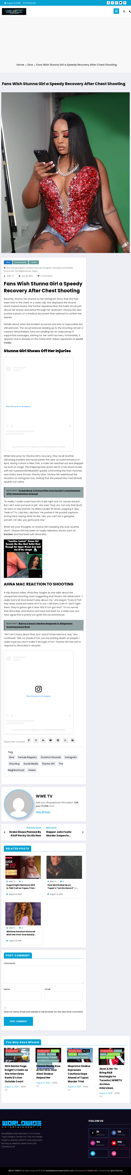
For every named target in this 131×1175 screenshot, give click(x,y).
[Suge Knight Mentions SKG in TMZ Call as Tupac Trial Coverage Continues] (23, 867)
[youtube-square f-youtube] (124, 2)
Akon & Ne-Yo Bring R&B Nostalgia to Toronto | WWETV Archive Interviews (110, 1078)
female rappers (18, 268)
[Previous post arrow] (5, 832)
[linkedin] (43, 740)
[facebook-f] (108, 2)
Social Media (20, 262)
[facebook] (29, 740)
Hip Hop (86, 1051)
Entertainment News (14, 1054)
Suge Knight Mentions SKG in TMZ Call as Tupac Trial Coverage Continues (20, 887)
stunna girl (9, 271)
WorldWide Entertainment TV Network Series (48, 1062)
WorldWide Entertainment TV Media (47, 1056)
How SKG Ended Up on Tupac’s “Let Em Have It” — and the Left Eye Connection (62, 887)
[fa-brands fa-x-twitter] (112, 2)
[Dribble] (120, 1153)
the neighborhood (22, 271)
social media (67, 268)
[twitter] (36, 740)
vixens (34, 271)
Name (7, 989)
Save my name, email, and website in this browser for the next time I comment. (43, 1011)
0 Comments (46, 276)
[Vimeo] (99, 1153)
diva (8, 268)
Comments (9, 963)
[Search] (124, 11)
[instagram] (116, 2)
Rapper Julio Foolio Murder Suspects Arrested (58, 834)
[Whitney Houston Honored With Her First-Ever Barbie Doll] (23, 913)
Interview (55, 1051)
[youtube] (120, 2)
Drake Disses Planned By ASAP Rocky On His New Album (25, 834)
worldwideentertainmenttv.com (59, 1170)
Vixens (34, 262)
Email (47, 989)
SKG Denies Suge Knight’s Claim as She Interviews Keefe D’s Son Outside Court (16, 1073)
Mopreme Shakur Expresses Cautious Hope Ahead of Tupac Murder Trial (79, 1073)
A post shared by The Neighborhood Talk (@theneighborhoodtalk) (38, 447)
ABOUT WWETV (15, 1170)
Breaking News (12, 1051)
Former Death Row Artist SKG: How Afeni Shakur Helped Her (48, 1071)
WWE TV (10, 276)
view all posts (43, 812)
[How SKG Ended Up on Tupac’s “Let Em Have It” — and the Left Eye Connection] (64, 867)
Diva (8, 262)
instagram (47, 268)
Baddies (8, 534)
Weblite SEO (92, 1170)
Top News (41, 1054)
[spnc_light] (130, 11)
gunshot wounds (34, 268)
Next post (51, 828)
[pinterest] (58, 740)
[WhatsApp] (65, 740)
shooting (57, 268)
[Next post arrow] (83, 832)
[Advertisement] (65, 41)
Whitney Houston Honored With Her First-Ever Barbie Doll (20, 933)
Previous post (34, 828)
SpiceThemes (116, 1170)
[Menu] (116, 11)
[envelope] (50, 740)
